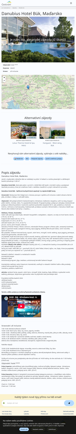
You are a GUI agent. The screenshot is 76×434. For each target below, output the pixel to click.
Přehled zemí (44, 414)
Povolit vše (24, 429)
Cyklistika (26, 414)
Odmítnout (52, 429)
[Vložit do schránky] (13, 137)
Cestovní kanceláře (68, 414)
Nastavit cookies (38, 429)
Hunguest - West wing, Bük (52, 144)
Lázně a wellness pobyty (54, 159)
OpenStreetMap (5, 108)
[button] (28, 87)
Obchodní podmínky (68, 411)
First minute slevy (7, 414)
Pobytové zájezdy (37, 159)
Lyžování (26, 411)
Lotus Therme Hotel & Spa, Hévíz (23, 144)
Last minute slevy (6, 411)
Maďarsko (19, 159)
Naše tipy (43, 411)
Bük (27, 159)
